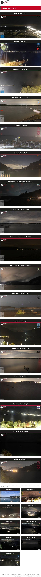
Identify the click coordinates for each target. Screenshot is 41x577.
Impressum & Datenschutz (17, 574)
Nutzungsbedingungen (30, 574)
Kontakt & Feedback (5, 574)
